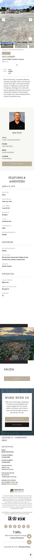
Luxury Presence (17, 538)
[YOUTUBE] (19, 526)
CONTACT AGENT (17, 164)
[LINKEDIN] (14, 526)
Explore (17, 378)
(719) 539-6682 (6, 457)
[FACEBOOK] (6, 526)
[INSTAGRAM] (10, 526)
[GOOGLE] (28, 526)
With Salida (17, 424)
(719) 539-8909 (7, 146)
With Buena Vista (17, 419)
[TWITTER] (23, 526)
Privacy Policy (24, 547)
